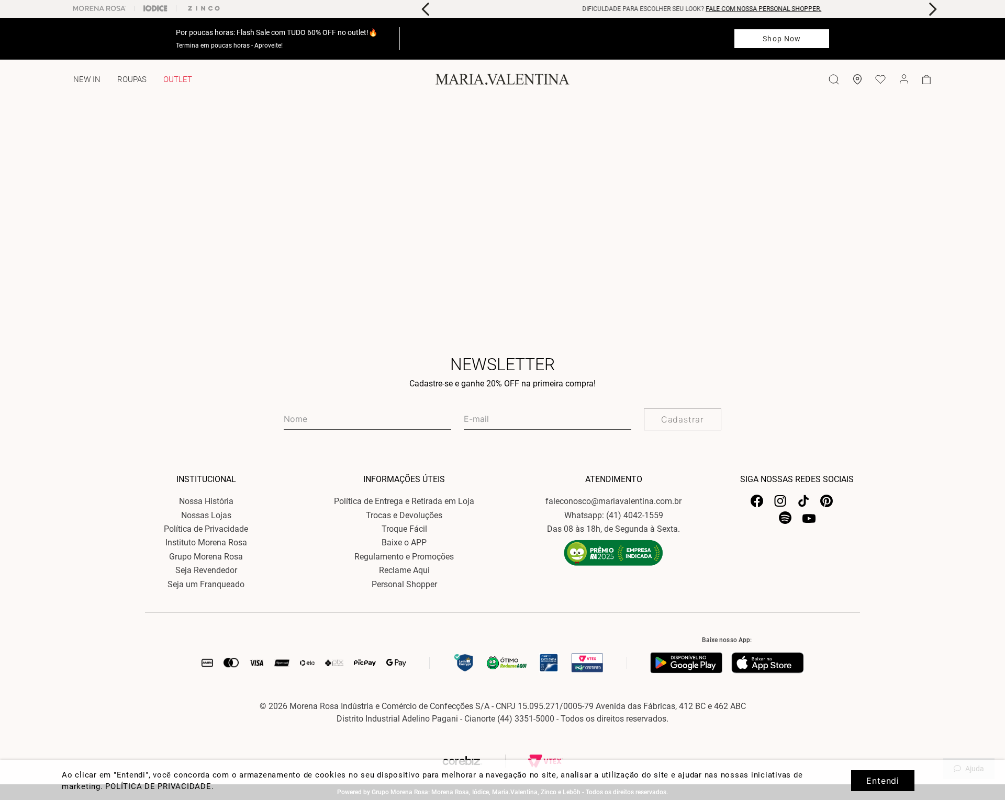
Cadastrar (682, 419)
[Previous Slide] (426, 9)
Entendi (882, 780)
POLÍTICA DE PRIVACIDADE (158, 786)
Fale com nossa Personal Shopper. (741, 9)
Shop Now (782, 39)
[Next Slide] (932, 9)
